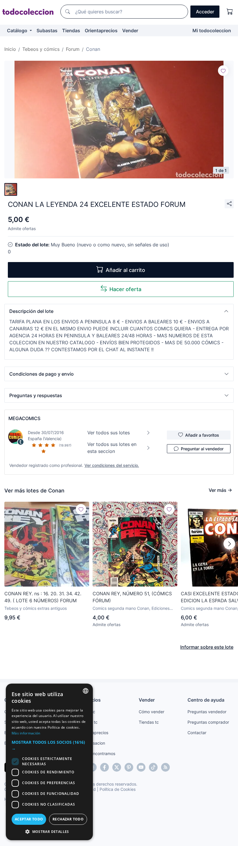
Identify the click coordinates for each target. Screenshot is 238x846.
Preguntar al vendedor (202, 448)
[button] (119, 311)
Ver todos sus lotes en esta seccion (111, 447)
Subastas (47, 30)
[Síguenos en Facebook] (104, 767)
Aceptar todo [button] (29, 819)
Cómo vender (151, 711)
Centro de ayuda (205, 700)
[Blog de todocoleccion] (165, 767)
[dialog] (49, 762)
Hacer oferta (125, 289)
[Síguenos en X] (116, 767)
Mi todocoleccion (211, 30)
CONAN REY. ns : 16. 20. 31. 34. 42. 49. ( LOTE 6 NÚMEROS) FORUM (42, 597)
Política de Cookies (118, 789)
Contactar (196, 732)
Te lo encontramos (97, 753)
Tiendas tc (149, 722)
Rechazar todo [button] (68, 819)
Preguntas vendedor (206, 711)
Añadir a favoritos (202, 435)
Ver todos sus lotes (108, 432)
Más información (26, 733)
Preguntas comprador (208, 722)
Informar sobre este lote (206, 647)
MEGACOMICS (24, 418)
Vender (130, 30)
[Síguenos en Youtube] (141, 767)
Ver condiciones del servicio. (111, 465)
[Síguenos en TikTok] (153, 767)
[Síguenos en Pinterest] (129, 767)
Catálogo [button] (17, 30)
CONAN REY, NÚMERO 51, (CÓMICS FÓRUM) (132, 597)
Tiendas (71, 30)
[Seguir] (223, 70)
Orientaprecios (101, 30)
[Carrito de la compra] (229, 11)
